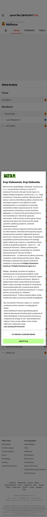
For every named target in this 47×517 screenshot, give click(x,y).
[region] (23, 258)
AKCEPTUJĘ (23, 341)
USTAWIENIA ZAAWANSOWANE (23, 334)
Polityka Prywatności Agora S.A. (24, 266)
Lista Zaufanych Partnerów (14, 327)
